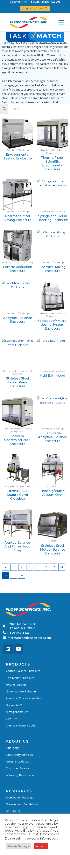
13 (53, 567)
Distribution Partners (20, 797)
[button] (61, 22)
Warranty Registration (21, 775)
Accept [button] (41, 846)
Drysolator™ (14, 705)
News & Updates (17, 761)
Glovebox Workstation (21, 691)
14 (61, 567)
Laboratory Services (19, 754)
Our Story (12, 748)
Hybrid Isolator (16, 684)
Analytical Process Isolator (23, 698)
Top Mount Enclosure (20, 678)
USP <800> (13, 811)
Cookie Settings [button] (18, 846)
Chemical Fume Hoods (21, 725)
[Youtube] (18, 649)
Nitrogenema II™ (17, 712)
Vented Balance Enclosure (23, 671)
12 (46, 567)
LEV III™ (11, 718)
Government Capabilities (22, 804)
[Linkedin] (8, 649)
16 (13, 575)
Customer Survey (17, 768)
